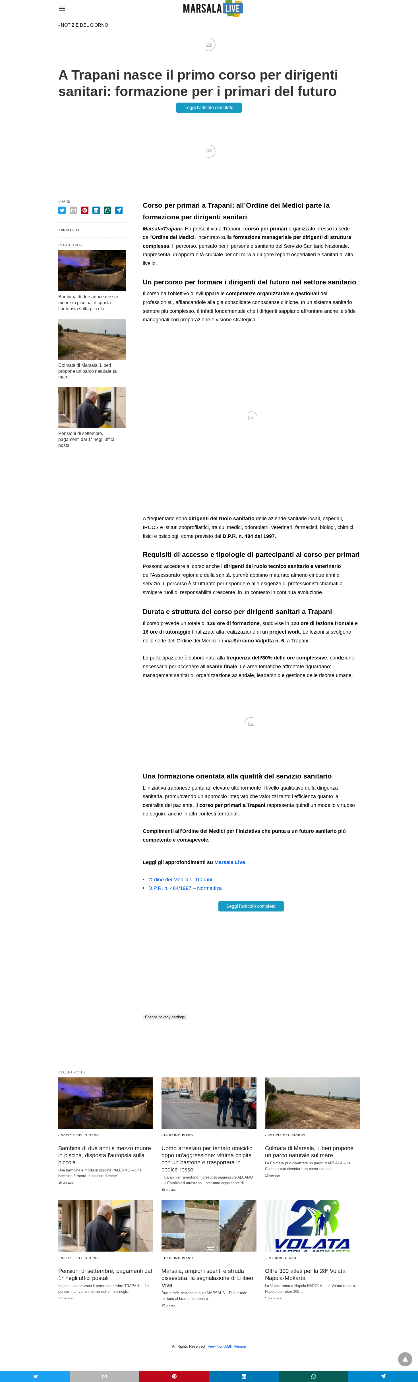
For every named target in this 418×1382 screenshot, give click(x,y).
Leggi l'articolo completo (209, 107)
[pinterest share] (84, 210)
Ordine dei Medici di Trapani (180, 880)
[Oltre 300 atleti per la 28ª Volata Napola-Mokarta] (312, 1226)
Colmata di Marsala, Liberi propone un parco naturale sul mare (88, 371)
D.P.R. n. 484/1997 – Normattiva (185, 888)
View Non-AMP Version (227, 1346)
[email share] (73, 210)
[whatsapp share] (107, 210)
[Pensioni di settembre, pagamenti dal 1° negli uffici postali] (92, 407)
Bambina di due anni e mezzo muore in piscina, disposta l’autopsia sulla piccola (88, 302)
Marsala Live (229, 862)
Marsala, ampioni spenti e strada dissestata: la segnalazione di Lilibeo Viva (207, 1278)
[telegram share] (119, 210)
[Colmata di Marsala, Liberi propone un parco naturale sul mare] (92, 339)
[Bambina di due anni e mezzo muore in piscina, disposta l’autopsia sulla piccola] (92, 270)
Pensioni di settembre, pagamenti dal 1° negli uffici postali (86, 439)
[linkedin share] (96, 210)
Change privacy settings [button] (165, 1017)
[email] (104, 1376)
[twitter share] (62, 210)
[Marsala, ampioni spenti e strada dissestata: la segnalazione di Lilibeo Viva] (209, 1226)
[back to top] (405, 1359)
